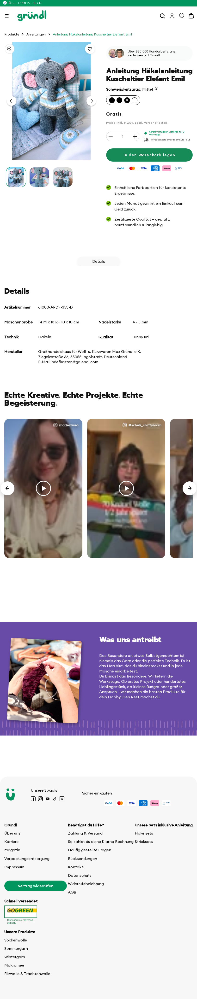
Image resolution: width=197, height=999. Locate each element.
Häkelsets (144, 833)
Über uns (12, 833)
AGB (72, 892)
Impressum (14, 867)
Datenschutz (80, 875)
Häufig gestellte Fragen (89, 849)
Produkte (11, 34)
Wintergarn (14, 956)
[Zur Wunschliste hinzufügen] (90, 49)
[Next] (190, 488)
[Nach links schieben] (11, 101)
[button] (7, 16)
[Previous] (7, 488)
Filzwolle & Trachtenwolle (27, 973)
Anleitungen (36, 34)
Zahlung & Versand (85, 833)
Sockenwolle (15, 940)
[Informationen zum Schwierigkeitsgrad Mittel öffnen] (156, 88)
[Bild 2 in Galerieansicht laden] (39, 177)
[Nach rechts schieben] (91, 101)
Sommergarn (16, 948)
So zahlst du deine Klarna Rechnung (101, 841)
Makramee (14, 965)
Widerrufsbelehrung (86, 883)
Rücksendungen (82, 858)
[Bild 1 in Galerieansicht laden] (16, 177)
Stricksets (144, 841)
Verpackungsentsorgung (26, 858)
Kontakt (75, 867)
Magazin (12, 849)
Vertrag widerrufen (35, 885)
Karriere (11, 841)
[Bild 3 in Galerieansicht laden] (62, 177)
